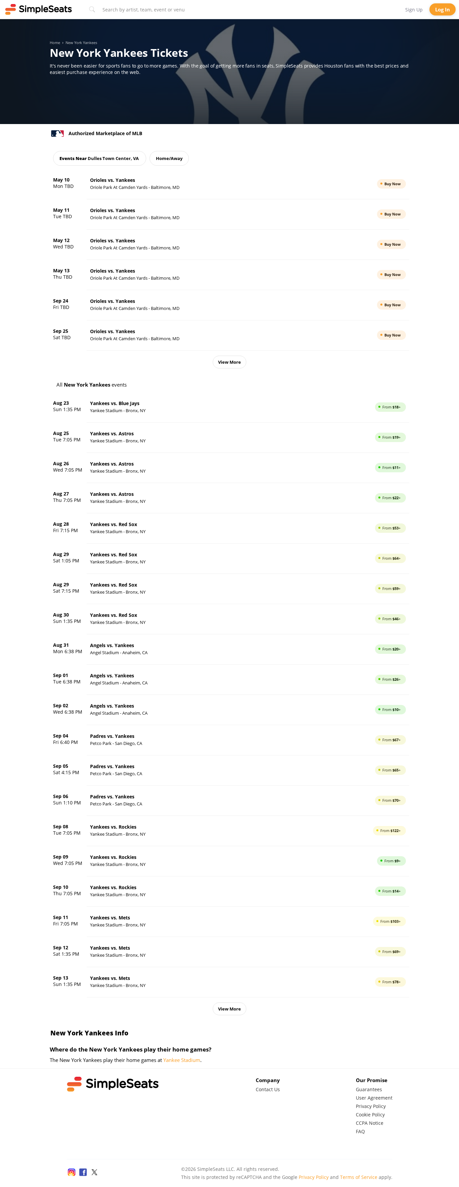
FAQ (360, 1131)
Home (55, 42)
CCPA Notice (369, 1123)
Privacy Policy (371, 1106)
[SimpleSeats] (38, 9)
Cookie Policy (370, 1114)
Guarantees (369, 1089)
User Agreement (374, 1098)
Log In (442, 9)
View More (229, 362)
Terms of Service (358, 1177)
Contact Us (268, 1089)
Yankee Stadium (181, 1060)
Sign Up (414, 9)
